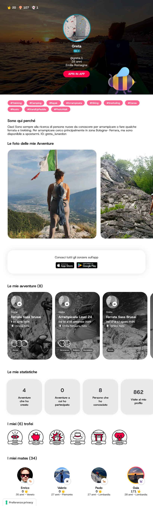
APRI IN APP (76, 74)
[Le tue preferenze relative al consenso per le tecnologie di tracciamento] (19, 502)
